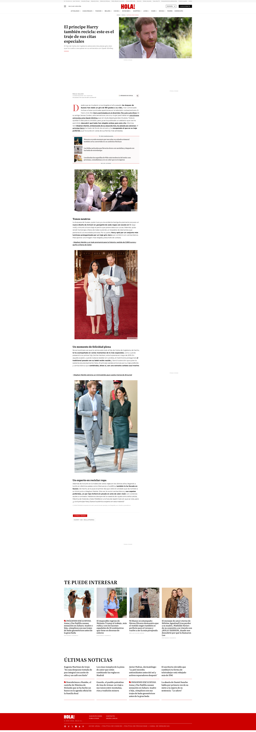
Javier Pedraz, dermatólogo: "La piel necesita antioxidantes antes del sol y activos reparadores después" (143, 671)
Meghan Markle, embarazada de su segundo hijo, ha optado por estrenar (106, 126)
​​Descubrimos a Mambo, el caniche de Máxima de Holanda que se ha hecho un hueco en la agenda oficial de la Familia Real (78, 688)
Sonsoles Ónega (85, 1)
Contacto (110, 716)
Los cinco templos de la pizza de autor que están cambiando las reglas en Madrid (110, 671)
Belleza (107, 11)
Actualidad (75, 11)
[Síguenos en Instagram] (65, 726)
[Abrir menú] (65, 6)
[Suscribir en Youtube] (80, 726)
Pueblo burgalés (183, 1)
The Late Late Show (128, 113)
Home (118, 14)
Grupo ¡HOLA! (112, 718)
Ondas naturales (147, 1)
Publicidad (94, 718)
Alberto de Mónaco (105, 1)
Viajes (153, 11)
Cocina (116, 11)
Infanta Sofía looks (130, 1)
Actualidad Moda (133, 14)
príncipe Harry (78, 128)
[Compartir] (137, 96)
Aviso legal (94, 726)
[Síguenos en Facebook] (69, 726)
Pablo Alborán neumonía (118, 1)
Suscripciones (95, 716)
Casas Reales (87, 11)
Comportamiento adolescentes (169, 1)
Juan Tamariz (76, 1)
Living (145, 11)
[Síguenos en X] (73, 726)
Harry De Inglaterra (84, 520)
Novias (161, 11)
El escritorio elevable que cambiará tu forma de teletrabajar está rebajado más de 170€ (174, 671)
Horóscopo (178, 11)
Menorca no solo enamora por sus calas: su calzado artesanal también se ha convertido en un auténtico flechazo (106, 140)
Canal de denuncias (160, 726)
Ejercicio (139, 1)
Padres (169, 11)
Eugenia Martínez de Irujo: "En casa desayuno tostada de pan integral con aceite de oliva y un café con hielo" (78, 671)
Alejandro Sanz (95, 1)
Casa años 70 (156, 1)
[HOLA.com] (128, 6)
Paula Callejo (78, 94)
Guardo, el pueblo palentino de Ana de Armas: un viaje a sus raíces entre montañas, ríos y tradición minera (110, 686)
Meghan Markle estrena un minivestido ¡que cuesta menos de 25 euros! (102, 375)
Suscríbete (185, 6)
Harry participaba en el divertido (106, 113)
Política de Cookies (112, 726)
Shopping (136, 11)
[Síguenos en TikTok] (76, 726)
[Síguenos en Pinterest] (83, 726)
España (170, 6)
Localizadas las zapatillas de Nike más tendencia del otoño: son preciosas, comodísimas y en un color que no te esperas (107, 158)
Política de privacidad (136, 726)
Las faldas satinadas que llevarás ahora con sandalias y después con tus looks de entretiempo (109, 149)
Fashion (98, 11)
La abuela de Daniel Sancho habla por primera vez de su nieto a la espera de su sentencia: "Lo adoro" (175, 686)
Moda (123, 14)
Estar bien (126, 11)
